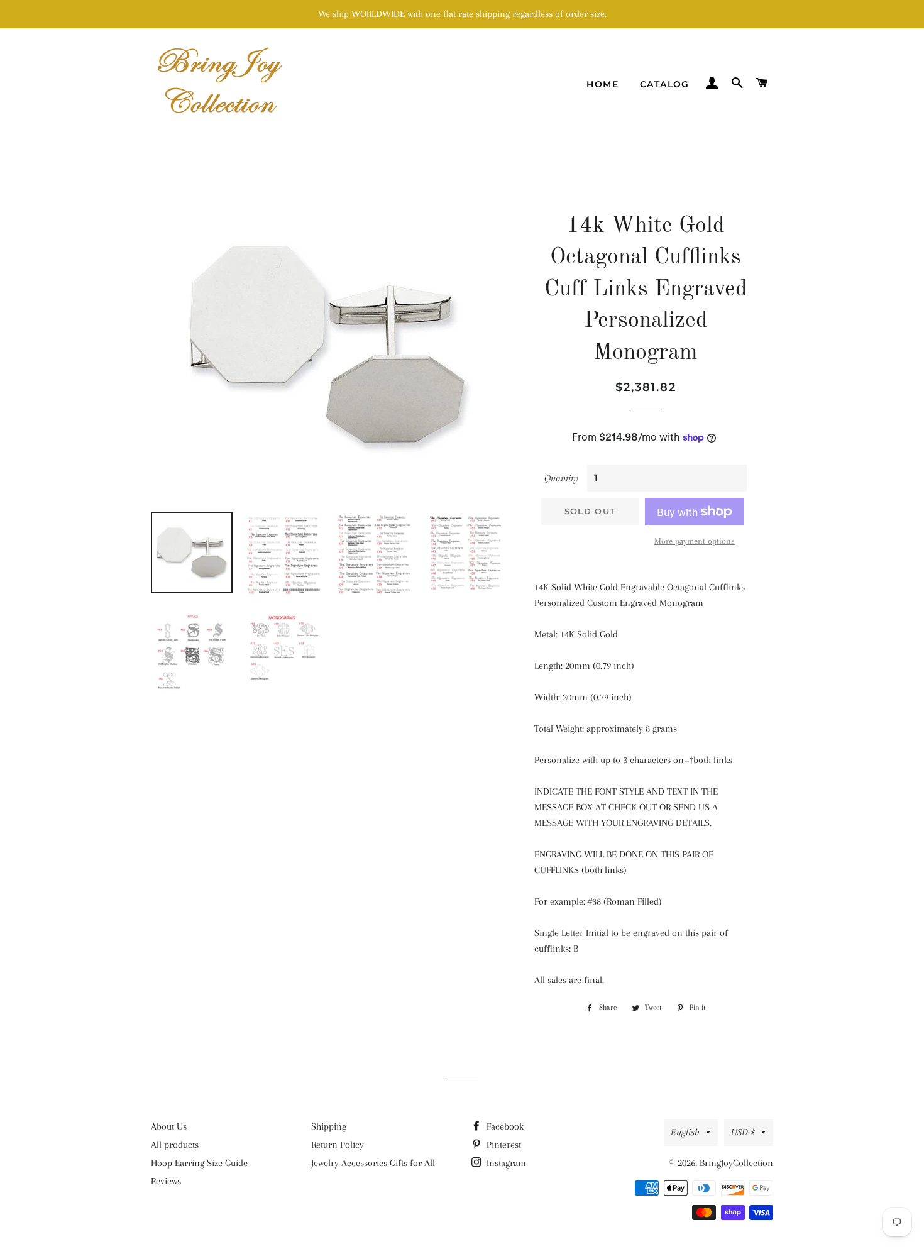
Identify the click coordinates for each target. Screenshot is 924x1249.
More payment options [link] (694, 541)
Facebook (504, 1126)
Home (602, 84)
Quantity (561, 478)
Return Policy (337, 1144)
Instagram (505, 1163)
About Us (169, 1126)
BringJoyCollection (736, 1163)
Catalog (665, 84)
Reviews (166, 1181)
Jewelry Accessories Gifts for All (373, 1163)
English (685, 1132)
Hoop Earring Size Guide (199, 1163)
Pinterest (502, 1144)
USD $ (743, 1132)
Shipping (328, 1126)
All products (175, 1144)
